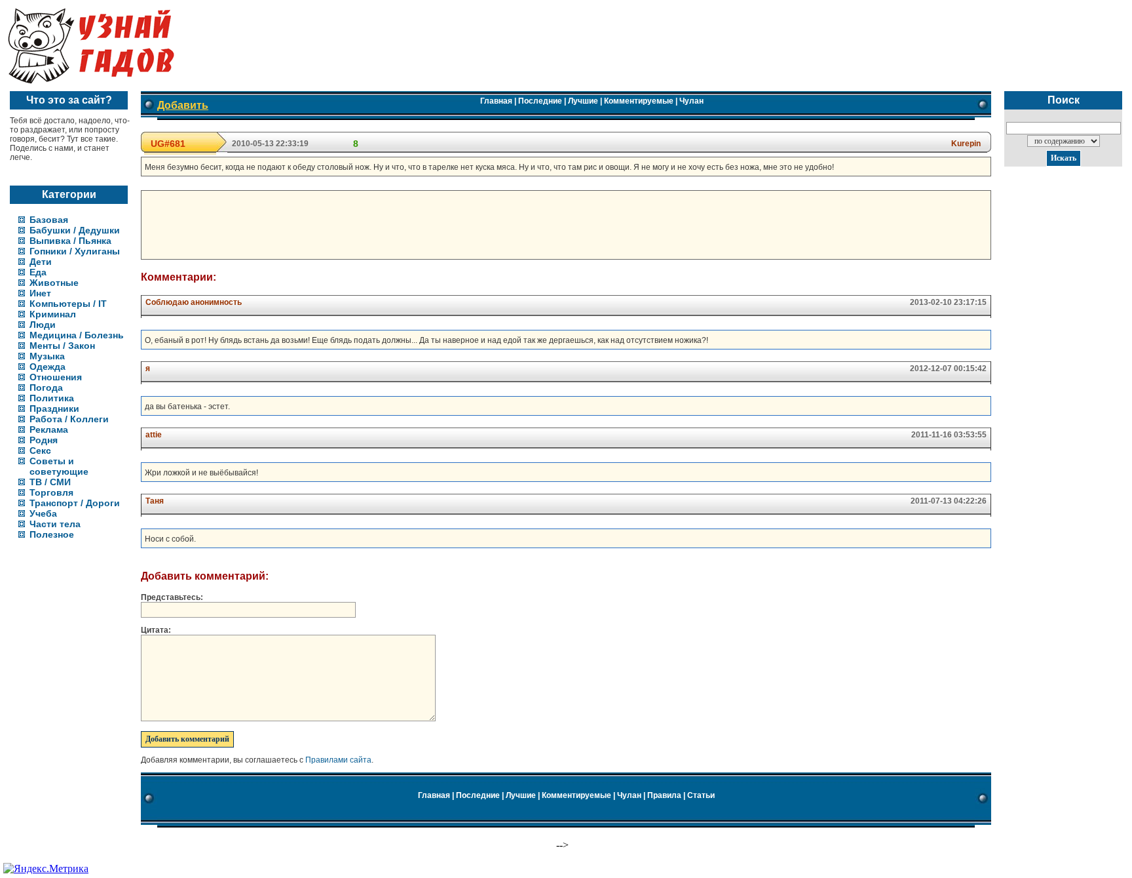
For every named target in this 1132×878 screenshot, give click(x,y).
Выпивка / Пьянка (70, 240)
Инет (40, 293)
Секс (40, 450)
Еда (38, 272)
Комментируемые (638, 101)
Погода (46, 387)
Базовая (48, 219)
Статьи (701, 795)
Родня (43, 440)
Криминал (52, 314)
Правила (664, 795)
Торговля (51, 492)
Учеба (43, 513)
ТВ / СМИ (50, 482)
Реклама (48, 429)
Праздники (54, 408)
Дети (40, 261)
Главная (496, 101)
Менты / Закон (62, 345)
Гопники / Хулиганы (74, 251)
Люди (42, 324)
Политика (51, 398)
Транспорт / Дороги (74, 503)
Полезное (51, 534)
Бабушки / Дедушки (74, 230)
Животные (54, 282)
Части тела (55, 524)
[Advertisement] (383, 223)
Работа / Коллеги (69, 419)
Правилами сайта (338, 760)
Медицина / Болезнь (76, 335)
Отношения (55, 377)
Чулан (691, 101)
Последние (540, 101)
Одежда (47, 366)
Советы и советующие (58, 466)
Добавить (182, 105)
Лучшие (583, 101)
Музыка (47, 356)
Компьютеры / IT (68, 303)
